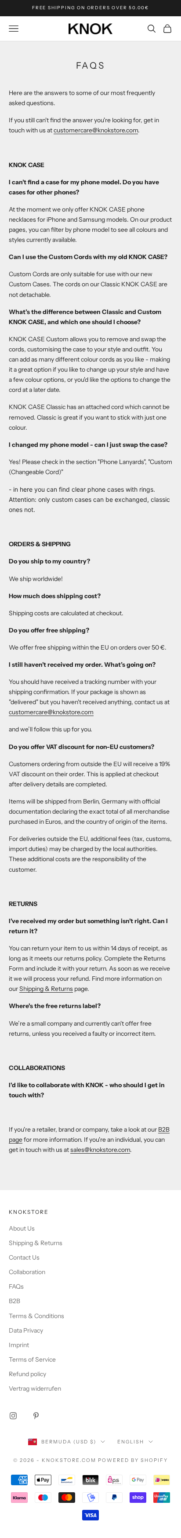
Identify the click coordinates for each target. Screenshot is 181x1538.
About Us (22, 1228)
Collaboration (27, 1272)
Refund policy (27, 1374)
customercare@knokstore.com (96, 130)
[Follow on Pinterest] (36, 1415)
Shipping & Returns (46, 989)
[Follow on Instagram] (13, 1415)
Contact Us (24, 1257)
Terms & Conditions (36, 1316)
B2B (14, 1301)
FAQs (16, 1286)
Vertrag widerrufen (35, 1388)
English (130, 1442)
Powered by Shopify (133, 1460)
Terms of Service (32, 1359)
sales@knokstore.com (100, 1150)
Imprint (19, 1345)
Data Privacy (26, 1330)
